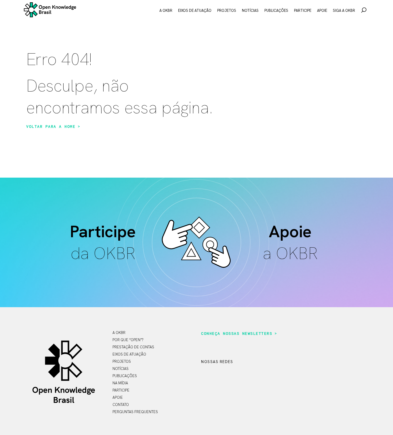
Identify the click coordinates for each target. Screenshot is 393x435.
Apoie (322, 10)
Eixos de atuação (194, 10)
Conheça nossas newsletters (236, 333)
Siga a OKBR (344, 10)
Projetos (226, 10)
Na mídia (120, 383)
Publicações (276, 10)
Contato (120, 404)
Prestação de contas (133, 347)
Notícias (250, 10)
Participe (302, 10)
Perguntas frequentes (135, 411)
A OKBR (165, 10)
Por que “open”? (128, 339)
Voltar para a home (50, 126)
